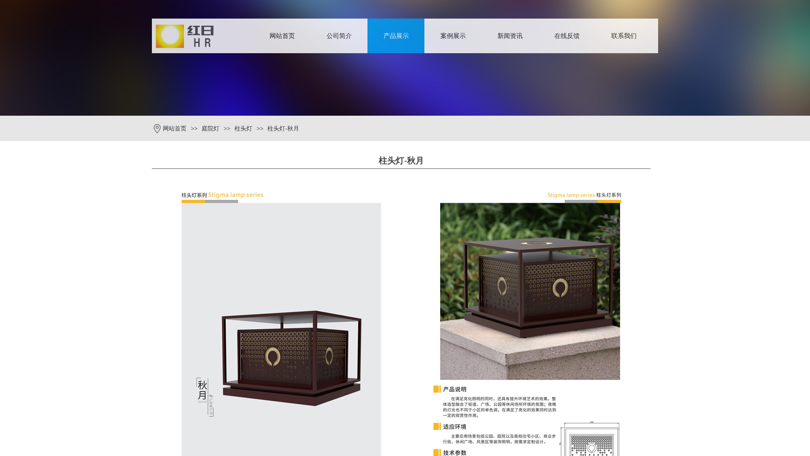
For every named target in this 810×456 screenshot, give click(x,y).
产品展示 (396, 36)
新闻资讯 (510, 36)
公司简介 (339, 36)
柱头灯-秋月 (283, 128)
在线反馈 (567, 36)
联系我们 (624, 36)
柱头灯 (243, 128)
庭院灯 (210, 128)
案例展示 (453, 36)
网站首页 (282, 36)
